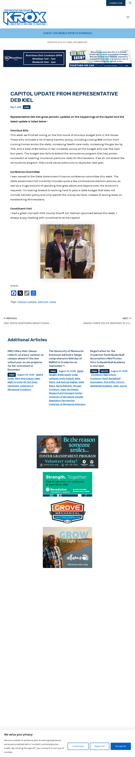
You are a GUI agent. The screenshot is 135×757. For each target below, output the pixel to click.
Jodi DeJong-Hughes (67, 382)
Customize (78, 746)
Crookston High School (103, 374)
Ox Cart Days (30, 382)
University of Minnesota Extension (67, 404)
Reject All (100, 746)
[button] (130, 3)
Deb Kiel (43, 301)
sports (104, 371)
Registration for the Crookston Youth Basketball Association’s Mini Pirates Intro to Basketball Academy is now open (107, 358)
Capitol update (27, 301)
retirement (13, 386)
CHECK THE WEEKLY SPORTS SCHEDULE (67, 33)
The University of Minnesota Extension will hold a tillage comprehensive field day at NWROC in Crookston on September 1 (66, 358)
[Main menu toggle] (128, 17)
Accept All (120, 746)
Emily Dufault (66, 378)
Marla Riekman (64, 386)
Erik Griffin (109, 382)
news (26, 107)
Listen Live (115, 2)
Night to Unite (15, 382)
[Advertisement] (67, 594)
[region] (67, 743)
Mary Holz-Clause (24, 378)
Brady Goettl (64, 374)
